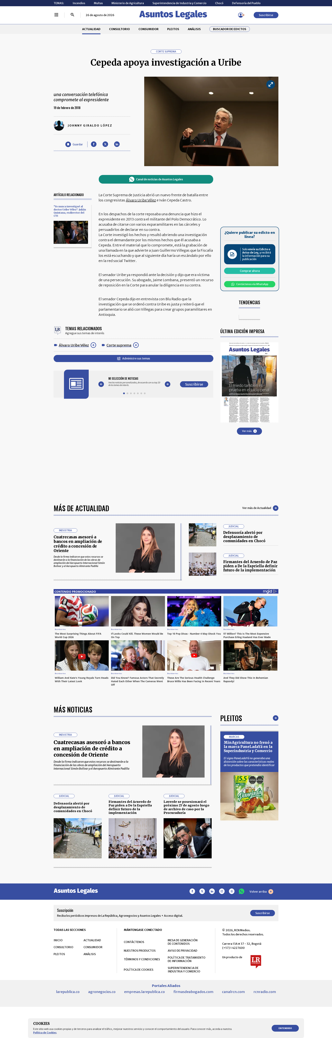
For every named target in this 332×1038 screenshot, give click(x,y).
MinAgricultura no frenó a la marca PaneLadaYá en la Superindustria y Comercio (248, 746)
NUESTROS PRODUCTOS (140, 950)
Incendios (79, 3)
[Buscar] (72, 15)
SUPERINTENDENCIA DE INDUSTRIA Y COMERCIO (184, 969)
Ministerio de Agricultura (128, 3)
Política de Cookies (45, 1032)
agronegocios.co (102, 992)
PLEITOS (173, 29)
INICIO (58, 940)
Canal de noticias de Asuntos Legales (159, 179)
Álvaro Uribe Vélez (74, 345)
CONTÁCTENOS (134, 942)
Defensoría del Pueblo (246, 3)
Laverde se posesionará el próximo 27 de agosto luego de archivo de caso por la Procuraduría (186, 807)
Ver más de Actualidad (256, 508)
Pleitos (231, 718)
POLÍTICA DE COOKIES (138, 969)
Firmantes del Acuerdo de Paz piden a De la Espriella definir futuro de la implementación (250, 566)
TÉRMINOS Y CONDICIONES (142, 959)
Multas (98, 3)
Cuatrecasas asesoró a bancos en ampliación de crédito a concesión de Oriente (78, 544)
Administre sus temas (136, 358)
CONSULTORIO (119, 29)
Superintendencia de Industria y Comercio (179, 3)
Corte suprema (119, 345)
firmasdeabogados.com (193, 992)
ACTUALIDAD (91, 29)
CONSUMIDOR (149, 29)
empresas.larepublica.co (144, 992)
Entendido (285, 1028)
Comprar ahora (250, 271)
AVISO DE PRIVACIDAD (182, 950)
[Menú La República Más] (56, 15)
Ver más (247, 431)
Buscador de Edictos (229, 29)
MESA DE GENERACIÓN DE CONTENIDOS (182, 941)
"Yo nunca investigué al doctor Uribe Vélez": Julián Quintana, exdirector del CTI (70, 211)
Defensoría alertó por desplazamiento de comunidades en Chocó (244, 536)
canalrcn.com (233, 992)
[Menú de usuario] (240, 15)
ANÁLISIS (194, 29)
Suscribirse (266, 15)
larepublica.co (68, 992)
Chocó (219, 3)
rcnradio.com (264, 992)
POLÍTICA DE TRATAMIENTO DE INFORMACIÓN (186, 959)
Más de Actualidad (81, 508)
